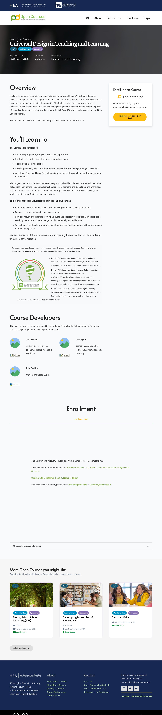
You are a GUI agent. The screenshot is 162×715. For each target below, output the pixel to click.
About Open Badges (56, 685)
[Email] (136, 688)
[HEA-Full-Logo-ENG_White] (28, 5)
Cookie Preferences (56, 692)
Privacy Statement (55, 688)
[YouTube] (130, 688)
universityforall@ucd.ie (100, 484)
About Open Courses (57, 681)
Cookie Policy (53, 695)
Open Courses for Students (97, 685)
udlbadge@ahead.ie (78, 484)
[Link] (31, 595)
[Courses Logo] (28, 18)
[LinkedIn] (124, 688)
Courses (88, 681)
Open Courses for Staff (95, 688)
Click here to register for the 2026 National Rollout (54, 478)
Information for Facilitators (96, 692)
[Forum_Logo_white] (66, 5)
